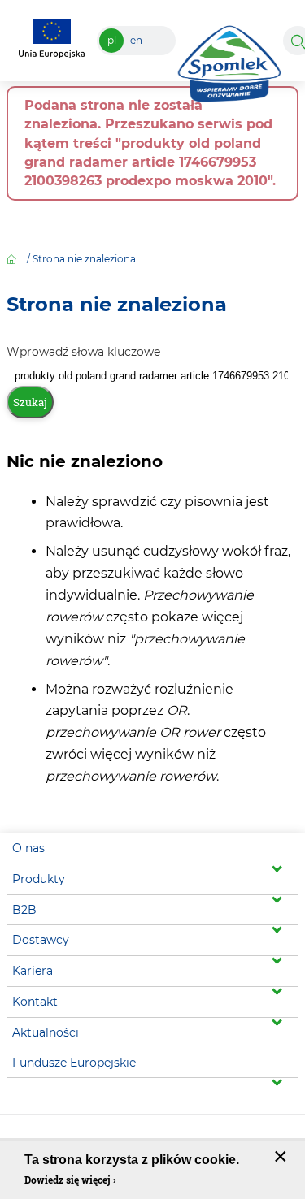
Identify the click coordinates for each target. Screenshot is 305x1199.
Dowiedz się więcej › (69, 1179)
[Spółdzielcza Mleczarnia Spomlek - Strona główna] (229, 59)
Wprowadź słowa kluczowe (83, 351)
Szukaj (30, 402)
